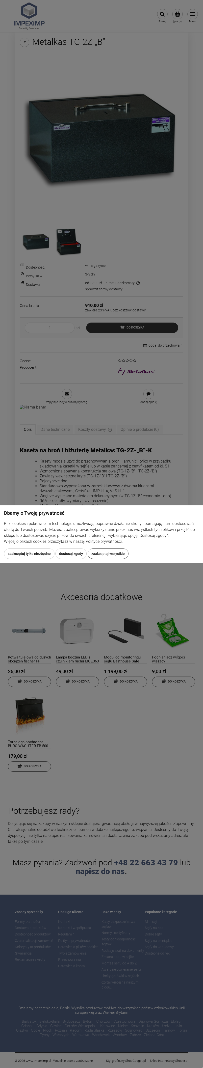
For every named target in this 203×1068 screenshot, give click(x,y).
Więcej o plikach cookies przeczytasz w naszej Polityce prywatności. (63, 541)
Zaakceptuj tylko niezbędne (29, 554)
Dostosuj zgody (71, 554)
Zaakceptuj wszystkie (108, 554)
